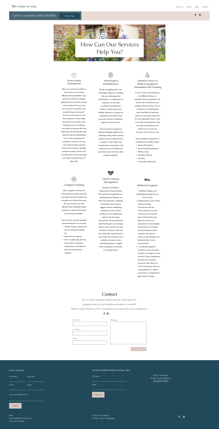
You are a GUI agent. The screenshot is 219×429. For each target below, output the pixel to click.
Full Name (95, 376)
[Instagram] (199, 15)
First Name (77, 320)
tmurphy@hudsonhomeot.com (20, 418)
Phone (29, 385)
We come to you (24, 6)
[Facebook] (195, 15)
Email (74, 338)
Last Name (76, 329)
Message (114, 320)
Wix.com (111, 418)
